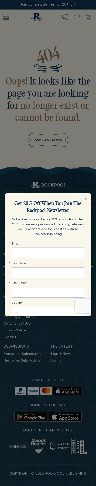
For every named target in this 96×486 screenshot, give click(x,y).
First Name (19, 263)
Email (16, 243)
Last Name (19, 282)
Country (17, 302)
